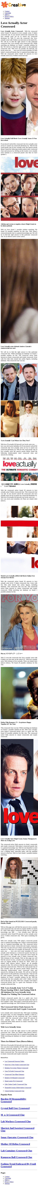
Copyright (8, 1178)
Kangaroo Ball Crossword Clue (16, 1157)
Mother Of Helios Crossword (15, 1144)
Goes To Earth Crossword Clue (14, 1071)
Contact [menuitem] (7, 11)
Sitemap (7, 1183)
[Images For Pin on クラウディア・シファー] (19, 622)
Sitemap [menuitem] (7, 18)
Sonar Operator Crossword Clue (17, 1137)
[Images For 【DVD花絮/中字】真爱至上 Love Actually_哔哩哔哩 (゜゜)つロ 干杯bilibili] (19, 469)
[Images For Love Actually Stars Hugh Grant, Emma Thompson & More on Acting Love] (19, 787)
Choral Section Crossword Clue (14, 1091)
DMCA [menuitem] (7, 15)
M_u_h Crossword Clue (13, 1115)
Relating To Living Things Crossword (16, 1068)
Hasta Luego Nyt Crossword (13, 1081)
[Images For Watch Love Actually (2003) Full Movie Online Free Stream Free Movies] (19, 538)
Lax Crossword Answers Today (14, 1061)
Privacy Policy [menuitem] (9, 16)
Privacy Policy (9, 1182)
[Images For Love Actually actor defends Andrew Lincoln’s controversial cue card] (19, 291)
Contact (7, 1176)
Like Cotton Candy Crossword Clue (16, 1084)
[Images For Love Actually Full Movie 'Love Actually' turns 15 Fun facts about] (19, 97)
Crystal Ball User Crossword (15, 1108)
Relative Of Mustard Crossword (14, 1078)
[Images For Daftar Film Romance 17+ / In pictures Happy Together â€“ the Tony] (19, 693)
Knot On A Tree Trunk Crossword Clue (17, 1064)
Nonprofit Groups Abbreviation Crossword (18, 1087)
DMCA (7, 1180)
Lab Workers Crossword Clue (16, 1121)
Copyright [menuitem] (8, 13)
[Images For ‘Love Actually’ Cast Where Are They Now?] (19, 400)
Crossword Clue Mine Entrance (14, 1074)
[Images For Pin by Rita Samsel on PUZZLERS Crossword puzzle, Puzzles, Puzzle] (19, 888)
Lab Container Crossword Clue (16, 1150)
